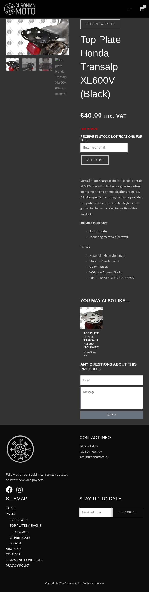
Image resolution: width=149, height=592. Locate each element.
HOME (10, 508)
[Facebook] (9, 489)
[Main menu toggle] (130, 9)
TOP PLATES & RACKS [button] (25, 525)
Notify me (95, 159)
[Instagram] (19, 489)
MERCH (15, 543)
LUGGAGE (21, 532)
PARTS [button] (10, 513)
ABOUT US (13, 548)
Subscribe (128, 512)
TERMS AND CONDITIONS (24, 560)
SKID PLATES (19, 520)
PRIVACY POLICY (18, 565)
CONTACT (13, 554)
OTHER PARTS (20, 537)
